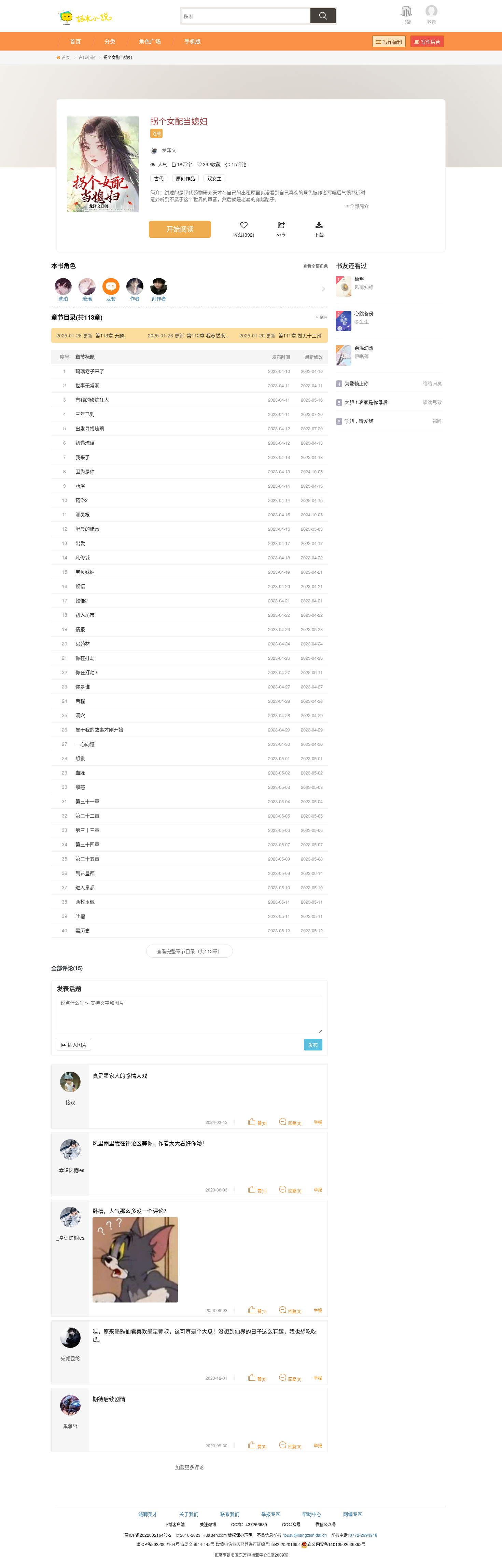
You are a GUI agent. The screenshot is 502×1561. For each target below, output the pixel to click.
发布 (313, 1044)
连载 (157, 133)
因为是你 (85, 471)
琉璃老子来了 (89, 370)
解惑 (80, 786)
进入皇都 (85, 887)
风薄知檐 (364, 286)
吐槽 (80, 915)
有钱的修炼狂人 (92, 399)
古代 (159, 178)
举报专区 (270, 1513)
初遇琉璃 (85, 442)
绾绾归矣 (432, 383)
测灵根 (82, 514)
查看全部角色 (315, 266)
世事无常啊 (87, 385)
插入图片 (76, 1044)
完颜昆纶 (70, 1358)
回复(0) (295, 1123)
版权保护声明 (240, 1535)
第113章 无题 (109, 335)
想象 (80, 758)
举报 (318, 1122)
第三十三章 (87, 829)
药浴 (80, 485)
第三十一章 (87, 801)
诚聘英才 (147, 1513)
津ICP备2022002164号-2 (148, 1535)
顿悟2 (81, 600)
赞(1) (262, 1191)
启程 (80, 700)
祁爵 (437, 420)
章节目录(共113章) (76, 317)
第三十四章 (87, 844)
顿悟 (80, 586)
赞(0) (262, 1123)
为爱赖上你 (356, 383)
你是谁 (82, 686)
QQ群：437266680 (249, 1524)
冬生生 (361, 321)
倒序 (323, 317)
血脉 (80, 772)
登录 (431, 21)
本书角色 (63, 266)
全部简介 (358, 206)
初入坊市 (85, 614)
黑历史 (82, 930)
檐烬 (359, 278)
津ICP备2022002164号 (157, 1544)
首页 (66, 57)
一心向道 (85, 743)
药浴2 (81, 500)
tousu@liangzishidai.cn (305, 1535)
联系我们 (229, 1513)
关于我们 (188, 1513)
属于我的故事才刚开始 (99, 729)
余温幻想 (364, 347)
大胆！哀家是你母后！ (368, 402)
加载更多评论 (189, 1467)
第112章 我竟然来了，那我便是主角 (225, 335)
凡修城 (82, 557)
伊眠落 (361, 355)
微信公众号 (326, 1524)
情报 (80, 629)
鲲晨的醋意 (87, 528)
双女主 (214, 178)
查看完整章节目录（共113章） (189, 951)
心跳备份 (364, 313)
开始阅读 (180, 229)
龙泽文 (169, 150)
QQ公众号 (291, 1524)
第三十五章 (87, 858)
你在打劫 (85, 657)
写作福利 (392, 41)
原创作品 (185, 178)
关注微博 (208, 1524)
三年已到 (85, 413)
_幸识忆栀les (70, 1170)
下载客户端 (174, 1524)
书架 (406, 21)
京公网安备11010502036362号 (337, 1544)
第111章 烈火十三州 (299, 335)
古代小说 (87, 57)
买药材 (82, 643)
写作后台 (430, 41)
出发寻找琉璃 (89, 428)
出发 (80, 543)
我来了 (82, 457)
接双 (70, 1102)
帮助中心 (311, 1513)
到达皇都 (85, 872)
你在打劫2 (86, 672)
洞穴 (80, 715)
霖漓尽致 (432, 402)
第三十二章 (87, 815)
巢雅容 (70, 1425)
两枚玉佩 (85, 901)
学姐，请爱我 (359, 420)
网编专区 (352, 1513)
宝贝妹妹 (85, 571)
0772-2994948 (363, 1535)
